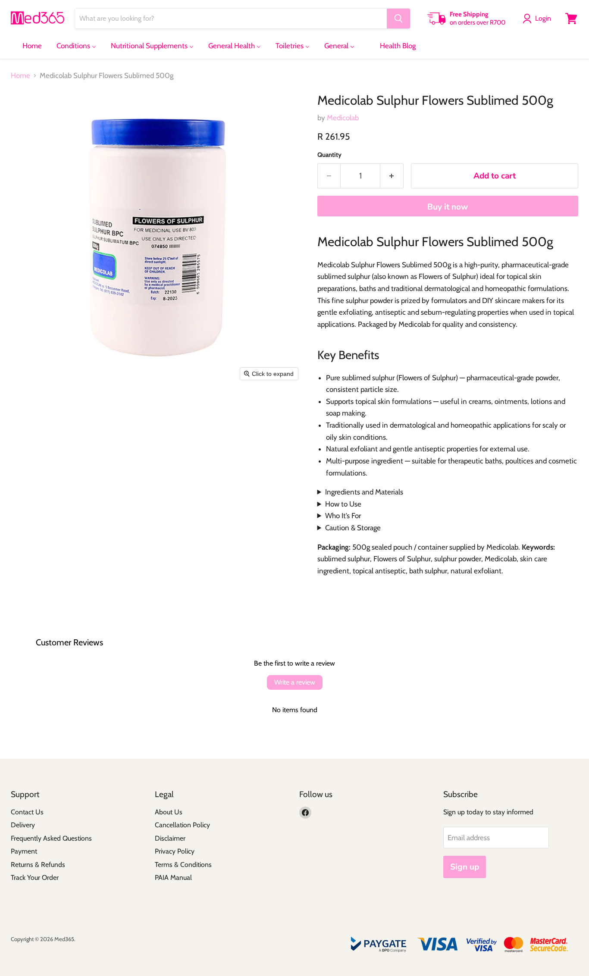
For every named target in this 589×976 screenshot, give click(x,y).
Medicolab (343, 117)
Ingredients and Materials (364, 492)
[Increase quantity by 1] (392, 175)
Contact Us (27, 812)
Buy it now (447, 207)
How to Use (343, 504)
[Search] (398, 18)
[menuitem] (26, 45)
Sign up (464, 867)
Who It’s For (343, 515)
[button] (539, 18)
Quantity (329, 155)
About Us (168, 812)
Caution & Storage (353, 527)
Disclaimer (170, 838)
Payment (24, 851)
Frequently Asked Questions (51, 838)
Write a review (294, 682)
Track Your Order (35, 877)
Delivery (23, 825)
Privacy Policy (174, 851)
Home (20, 76)
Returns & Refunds (38, 864)
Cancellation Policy (182, 825)
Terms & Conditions (183, 864)
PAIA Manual (173, 877)
